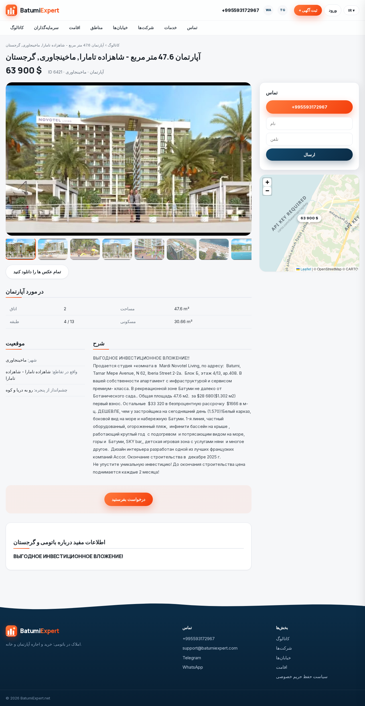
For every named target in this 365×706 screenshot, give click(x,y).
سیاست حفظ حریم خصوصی (302, 676)
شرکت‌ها (146, 27)
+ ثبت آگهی (308, 10)
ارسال (309, 154)
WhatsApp (192, 667)
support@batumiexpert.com (210, 648)
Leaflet (305, 268)
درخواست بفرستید (128, 499)
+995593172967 (240, 10)
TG (282, 10)
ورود (333, 10)
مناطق (96, 27)
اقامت (74, 27)
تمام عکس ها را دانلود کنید (37, 271)
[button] (321, 227)
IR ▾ (351, 10)
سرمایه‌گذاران (46, 27)
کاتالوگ (17, 27)
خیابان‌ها (120, 27)
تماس (192, 27)
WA (268, 10)
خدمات (170, 27)
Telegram (191, 657)
